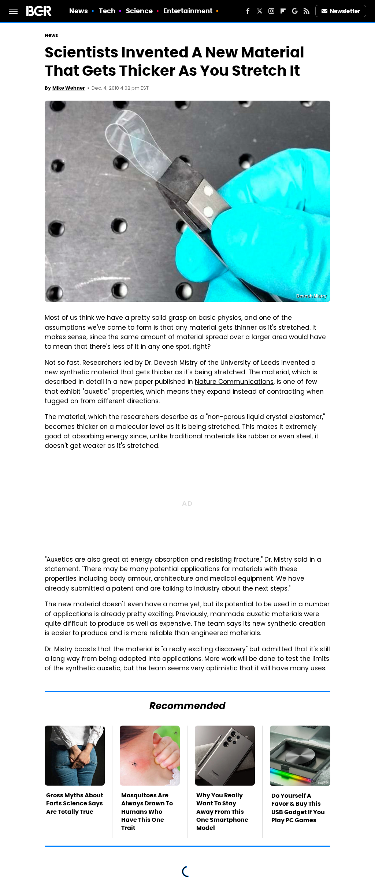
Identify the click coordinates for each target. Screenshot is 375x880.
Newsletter (345, 11)
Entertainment (187, 11)
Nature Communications (234, 382)
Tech (107, 11)
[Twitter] (260, 11)
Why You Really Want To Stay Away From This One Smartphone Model (222, 811)
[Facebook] (248, 11)
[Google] (295, 11)
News (78, 11)
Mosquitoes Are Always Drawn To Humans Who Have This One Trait (147, 811)
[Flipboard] (283, 11)
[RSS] (306, 11)
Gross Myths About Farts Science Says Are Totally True (74, 803)
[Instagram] (271, 11)
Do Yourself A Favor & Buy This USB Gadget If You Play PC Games (298, 808)
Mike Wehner (68, 88)
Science (139, 11)
